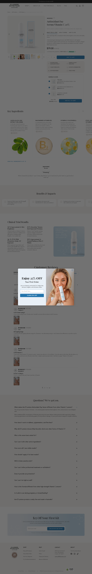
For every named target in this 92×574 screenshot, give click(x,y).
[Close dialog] (72, 270)
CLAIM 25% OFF (32, 295)
